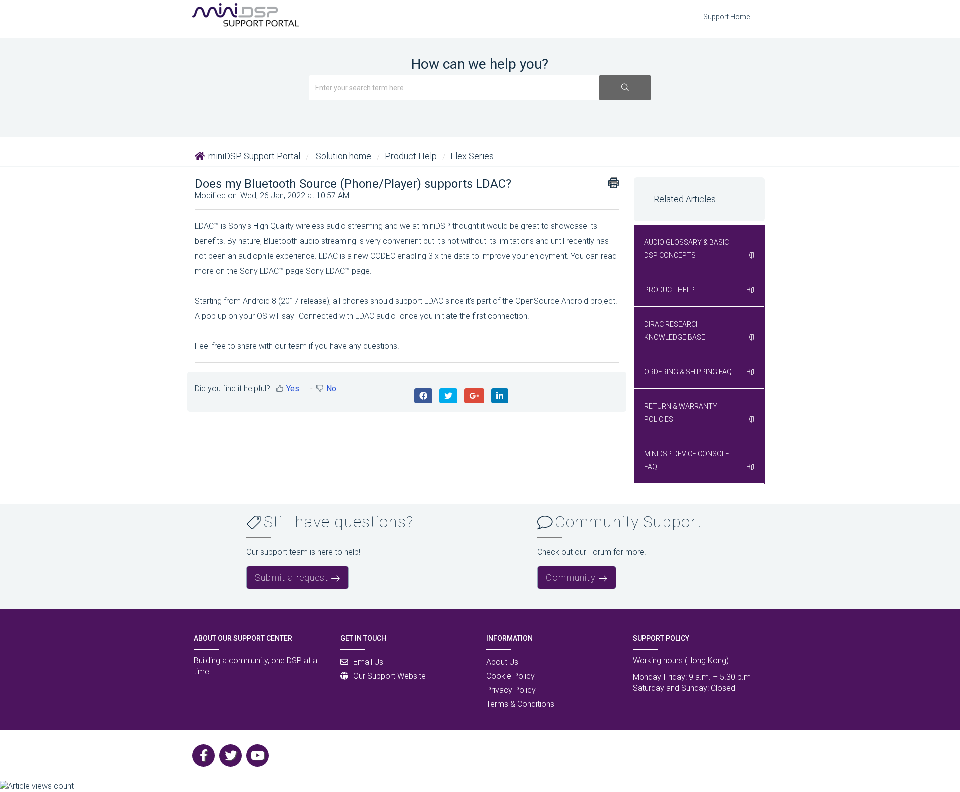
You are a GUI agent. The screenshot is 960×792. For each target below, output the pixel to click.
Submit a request (291, 577)
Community (571, 577)
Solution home (344, 156)
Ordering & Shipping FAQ (688, 372)
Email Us (369, 662)
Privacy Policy (511, 690)
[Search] (625, 88)
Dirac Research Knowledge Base (675, 331)
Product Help (411, 156)
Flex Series (472, 156)
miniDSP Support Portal (254, 156)
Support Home (727, 17)
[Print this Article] (613, 183)
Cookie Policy (510, 676)
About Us (502, 662)
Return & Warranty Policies (681, 413)
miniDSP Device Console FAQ (687, 460)
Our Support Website (390, 676)
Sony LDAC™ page (338, 271)
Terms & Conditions (520, 704)
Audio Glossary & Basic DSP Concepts (686, 249)
